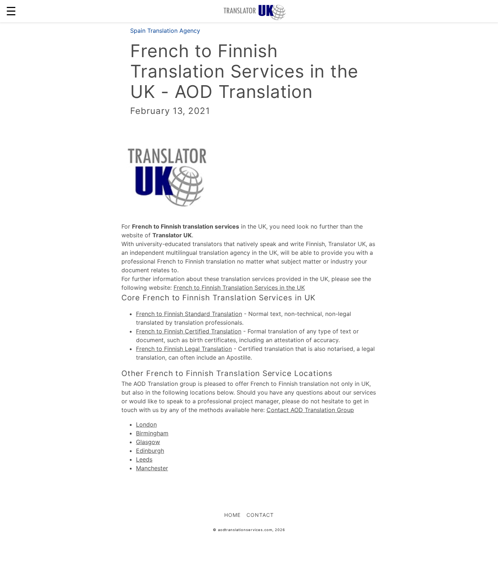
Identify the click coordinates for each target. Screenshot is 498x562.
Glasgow (148, 442)
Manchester (152, 468)
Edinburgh (150, 450)
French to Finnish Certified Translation (188, 331)
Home (232, 515)
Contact (260, 515)
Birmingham (152, 433)
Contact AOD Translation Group (310, 409)
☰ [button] (11, 11)
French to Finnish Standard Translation (189, 313)
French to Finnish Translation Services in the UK (239, 287)
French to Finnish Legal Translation (184, 348)
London (146, 424)
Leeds (144, 459)
